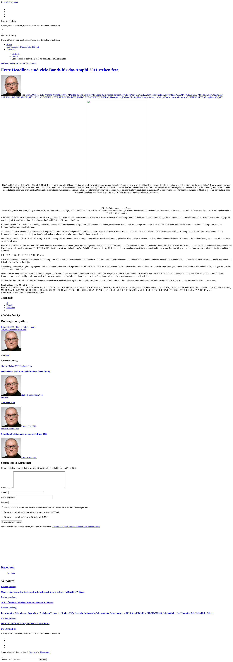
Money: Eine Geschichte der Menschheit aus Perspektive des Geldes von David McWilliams (42, 592)
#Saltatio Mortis (129, 97)
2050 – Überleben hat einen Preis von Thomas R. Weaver (27, 602)
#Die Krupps (107, 95)
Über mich (11, 49)
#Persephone (115, 97)
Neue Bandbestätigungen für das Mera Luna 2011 (24, 434)
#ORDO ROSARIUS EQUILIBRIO (93, 97)
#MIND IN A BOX (67, 97)
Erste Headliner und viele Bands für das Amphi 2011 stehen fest (59, 69)
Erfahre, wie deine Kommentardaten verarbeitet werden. (76, 527)
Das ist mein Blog (8, 21)
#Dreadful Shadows (155, 95)
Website (4, 502)
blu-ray (4, 366)
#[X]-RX (219, 97)
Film (30, 366)
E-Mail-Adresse (8, 497)
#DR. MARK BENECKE (135, 95)
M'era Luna (14, 429)
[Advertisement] (116, 202)
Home (9, 44)
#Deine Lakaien (83, 95)
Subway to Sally (29, 63)
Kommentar (7, 487)
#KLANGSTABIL (20, 97)
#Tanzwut (181, 97)
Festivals (5, 63)
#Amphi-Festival (60, 95)
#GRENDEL (191, 95)
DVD (17, 366)
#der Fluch (96, 95)
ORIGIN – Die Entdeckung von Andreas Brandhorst (25, 623)
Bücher (11, 366)
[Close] (2, 657)
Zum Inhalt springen (9, 2)
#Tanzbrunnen (169, 97)
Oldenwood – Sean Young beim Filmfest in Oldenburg (25, 371)
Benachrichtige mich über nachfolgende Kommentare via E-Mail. (32, 512)
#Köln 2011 (34, 97)
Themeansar (45, 652)
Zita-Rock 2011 (8, 402)
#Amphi (48, 95)
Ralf (28, 95)
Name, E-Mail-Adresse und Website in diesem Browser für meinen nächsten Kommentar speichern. (46, 507)
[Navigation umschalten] (2, 33)
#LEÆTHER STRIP (49, 97)
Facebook (7, 567)
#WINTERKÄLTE (194, 97)
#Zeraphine (209, 97)
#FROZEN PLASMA (174, 95)
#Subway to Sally (154, 97)
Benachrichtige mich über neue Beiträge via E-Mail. (26, 517)
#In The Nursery (205, 95)
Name (4, 492)
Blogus (32, 652)
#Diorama (118, 95)
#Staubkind (141, 97)
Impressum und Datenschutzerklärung (22, 47)
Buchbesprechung (8, 586)
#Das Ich (72, 95)
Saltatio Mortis (15, 63)
